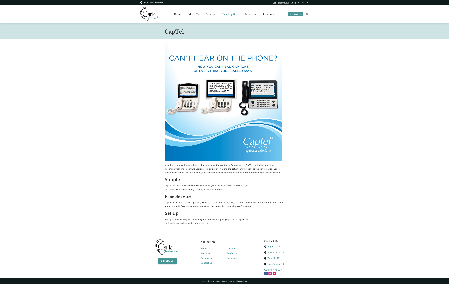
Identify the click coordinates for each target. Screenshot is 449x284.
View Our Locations (153, 2)
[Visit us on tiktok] (307, 2)
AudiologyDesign (221, 281)
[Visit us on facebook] (298, 2)
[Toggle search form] (307, 14)
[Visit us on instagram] (303, 2)
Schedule (167, 261)
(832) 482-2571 (274, 270)
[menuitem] (281, 2)
